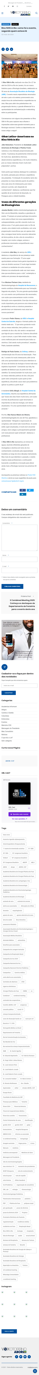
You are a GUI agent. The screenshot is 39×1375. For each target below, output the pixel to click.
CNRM (25, 991)
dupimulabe (7, 1088)
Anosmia (6, 910)
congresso (23, 1005)
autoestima (21, 940)
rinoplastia (30, 1231)
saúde (20, 1235)
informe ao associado (22, 1134)
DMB (4, 1051)
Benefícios (28, 3)
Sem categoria (7, 741)
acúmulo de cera (8, 901)
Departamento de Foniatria (11, 1032)
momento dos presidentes (26, 1166)
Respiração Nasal (24, 1226)
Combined (6, 995)
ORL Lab (5, 1189)
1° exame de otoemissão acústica (13, 848)
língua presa (22, 1143)
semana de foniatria (9, 1245)
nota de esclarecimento (25, 1171)
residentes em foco (9, 1226)
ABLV (32, 862)
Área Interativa (21, 920)
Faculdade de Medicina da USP (13, 1097)
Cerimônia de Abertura (10, 982)
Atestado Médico (8, 940)
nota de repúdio (21, 1175)
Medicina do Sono (27, 1152)
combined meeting (19, 995)
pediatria (27, 1199)
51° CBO (31, 848)
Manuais (5, 1148)
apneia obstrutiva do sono (25, 915)
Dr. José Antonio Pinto (10, 1065)
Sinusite (22, 1245)
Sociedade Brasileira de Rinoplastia (14, 1261)
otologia (15, 1189)
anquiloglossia (17, 910)
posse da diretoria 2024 (10, 1212)
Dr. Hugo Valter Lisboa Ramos (12, 1060)
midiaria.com (33, 1367)
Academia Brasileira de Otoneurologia (15, 885)
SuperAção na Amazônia (10, 1265)
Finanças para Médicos (10, 1102)
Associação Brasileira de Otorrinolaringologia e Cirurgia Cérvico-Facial (18, 930)
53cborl (5, 858)
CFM (22, 982)
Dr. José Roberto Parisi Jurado (12, 1074)
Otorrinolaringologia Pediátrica (13, 1194)
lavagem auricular (8, 1143)
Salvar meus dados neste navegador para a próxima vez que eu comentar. (19, 578)
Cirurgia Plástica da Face (11, 991)
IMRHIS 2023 (7, 1134)
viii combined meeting (10, 1270)
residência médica (23, 1222)
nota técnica (7, 1180)
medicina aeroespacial (10, 1152)
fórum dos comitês (9, 1115)
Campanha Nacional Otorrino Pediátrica (15, 968)
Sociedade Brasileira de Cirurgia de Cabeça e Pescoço (17, 1250)
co (31, 991)
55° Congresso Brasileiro (11, 862)
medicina (15, 1148)
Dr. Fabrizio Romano (28, 1055)
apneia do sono (8, 915)
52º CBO (5, 853)
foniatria (24, 1102)
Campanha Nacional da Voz (11, 963)
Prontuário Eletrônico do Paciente (13, 1217)
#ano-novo (6, 835)
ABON (5, 867)
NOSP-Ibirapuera (8, 1171)
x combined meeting (9, 1279)
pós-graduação (8, 1208)
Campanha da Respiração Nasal (13, 954)
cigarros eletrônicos (9, 986)
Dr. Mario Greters (25, 1079)
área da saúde (7, 920)
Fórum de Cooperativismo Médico (13, 1111)
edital (16, 1088)
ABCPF (25, 862)
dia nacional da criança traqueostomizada (16, 1046)
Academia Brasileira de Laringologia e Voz (16, 881)
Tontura (25, 1265)
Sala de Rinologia (8, 1235)
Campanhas (7, 972)
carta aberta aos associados (12, 977)
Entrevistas (6, 24)
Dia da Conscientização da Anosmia (14, 1037)
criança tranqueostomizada (11, 1014)
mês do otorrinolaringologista (12, 1162)
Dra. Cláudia (25, 1083)
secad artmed (30, 1235)
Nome (5, 555)
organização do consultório (25, 1185)
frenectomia (23, 1115)
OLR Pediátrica (8, 1185)
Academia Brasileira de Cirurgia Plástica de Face (18, 876)
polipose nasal (28, 1203)
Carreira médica (20, 972)
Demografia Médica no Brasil (12, 1028)
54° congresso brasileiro (19, 858)
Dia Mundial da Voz (9, 1042)
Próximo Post (26, 596)
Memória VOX (6, 725)
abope (13, 867)
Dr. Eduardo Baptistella (10, 1055)
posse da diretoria (22, 1208)
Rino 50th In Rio (8, 1231)
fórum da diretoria (20, 1106)
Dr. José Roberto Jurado (10, 1069)
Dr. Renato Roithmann (10, 1083)
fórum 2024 (6, 1106)
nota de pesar (7, 1175)
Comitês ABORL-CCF (9, 1005)
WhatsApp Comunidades (11, 1274)
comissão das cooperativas (11, 1000)
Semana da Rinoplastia (10, 1240)
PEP (4, 1203)
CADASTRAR (9, 693)
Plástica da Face (15, 1203)
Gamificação (29, 1120)
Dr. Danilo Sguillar (15, 1051)
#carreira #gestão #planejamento (14, 839)
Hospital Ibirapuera (22, 1129)
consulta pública (8, 1009)
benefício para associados (11, 945)
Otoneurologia (26, 1189)
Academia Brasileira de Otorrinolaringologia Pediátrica (17, 891)
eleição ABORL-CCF (28, 1088)
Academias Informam (9, 707)
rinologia (20, 1231)
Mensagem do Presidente (15, 3)
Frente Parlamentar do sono (12, 1120)
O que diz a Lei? (7, 738)
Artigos (4, 710)
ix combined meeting (9, 1139)
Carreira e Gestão (8, 713)
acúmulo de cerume (24, 901)
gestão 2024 (7, 1125)
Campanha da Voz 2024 (10, 959)
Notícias (15, 24)
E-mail (5, 566)
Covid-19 (20, 1009)
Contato (29, 6)
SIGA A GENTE (9, 1331)
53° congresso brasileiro (20, 853)
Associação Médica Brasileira (12, 935)
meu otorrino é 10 (8, 1166)
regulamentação (8, 1222)
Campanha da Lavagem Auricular (13, 949)
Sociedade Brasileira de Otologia (13, 1256)
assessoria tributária (9, 924)
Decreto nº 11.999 (8, 1023)
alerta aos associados (10, 906)
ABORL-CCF (10, 761)
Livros (32, 1143)
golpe (28, 1125)
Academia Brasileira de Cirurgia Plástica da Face (18, 871)
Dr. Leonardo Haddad (9, 1079)
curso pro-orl (29, 1019)
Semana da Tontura (28, 1240)
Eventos (4, 722)
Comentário (7, 523)
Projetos (24, 1212)
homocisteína (7, 1129)
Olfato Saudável (20, 1180)
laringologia (24, 1139)
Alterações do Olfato (27, 906)
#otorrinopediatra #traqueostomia (14, 844)
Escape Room (7, 1092)
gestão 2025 (19, 1125)
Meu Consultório (7, 731)
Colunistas (5, 716)
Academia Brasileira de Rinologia (13, 897)
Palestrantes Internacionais (12, 1199)
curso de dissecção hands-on (12, 1019)
